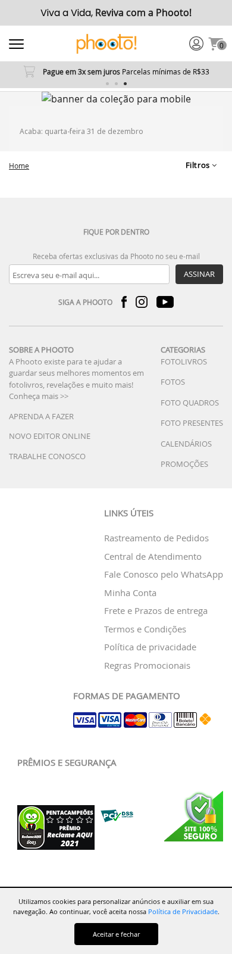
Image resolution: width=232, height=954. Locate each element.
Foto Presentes (192, 422)
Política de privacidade (150, 647)
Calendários (186, 443)
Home (19, 165)
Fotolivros (184, 361)
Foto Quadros (190, 402)
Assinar (199, 274)
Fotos (173, 381)
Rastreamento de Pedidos (156, 538)
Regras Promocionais (147, 665)
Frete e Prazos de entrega (156, 610)
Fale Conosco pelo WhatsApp (163, 574)
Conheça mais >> (38, 396)
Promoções (184, 464)
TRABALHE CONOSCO (47, 456)
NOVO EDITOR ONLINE (49, 436)
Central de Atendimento (153, 556)
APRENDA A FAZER (41, 416)
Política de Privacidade (183, 911)
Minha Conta (130, 592)
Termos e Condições (145, 629)
